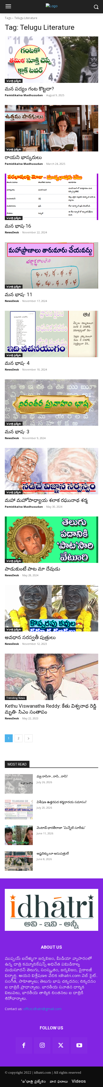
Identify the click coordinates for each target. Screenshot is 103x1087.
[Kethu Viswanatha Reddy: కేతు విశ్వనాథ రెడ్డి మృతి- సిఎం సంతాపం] (51, 677)
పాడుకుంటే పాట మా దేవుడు (32, 569)
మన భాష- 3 (17, 432)
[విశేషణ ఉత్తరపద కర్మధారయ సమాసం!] (19, 809)
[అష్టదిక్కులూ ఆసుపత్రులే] (19, 861)
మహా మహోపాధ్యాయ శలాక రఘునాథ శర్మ (46, 500)
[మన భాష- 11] (51, 265)
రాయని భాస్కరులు (23, 157)
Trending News (15, 698)
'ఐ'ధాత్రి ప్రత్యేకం (13, 80)
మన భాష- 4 (17, 363)
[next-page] (28, 738)
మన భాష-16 (18, 226)
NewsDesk (12, 232)
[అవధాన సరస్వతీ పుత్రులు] (51, 608)
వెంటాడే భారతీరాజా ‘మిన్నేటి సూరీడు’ (61, 828)
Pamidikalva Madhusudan (24, 95)
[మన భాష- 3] (51, 402)
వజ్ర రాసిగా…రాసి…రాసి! (52, 776)
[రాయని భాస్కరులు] (51, 128)
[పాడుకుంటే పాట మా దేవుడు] (51, 539)
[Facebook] (24, 1045)
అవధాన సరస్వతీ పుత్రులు (30, 637)
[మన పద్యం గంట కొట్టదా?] (51, 59)
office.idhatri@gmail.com (42, 1009)
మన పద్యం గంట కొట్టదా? (29, 89)
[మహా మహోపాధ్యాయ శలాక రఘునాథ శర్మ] (51, 471)
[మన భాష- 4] (51, 334)
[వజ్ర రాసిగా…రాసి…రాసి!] (19, 784)
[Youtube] (79, 1045)
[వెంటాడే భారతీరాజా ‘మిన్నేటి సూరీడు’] (19, 835)
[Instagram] (42, 1045)
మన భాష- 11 (18, 294)
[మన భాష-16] (51, 197)
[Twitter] (61, 1045)
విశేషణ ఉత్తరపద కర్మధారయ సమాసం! (61, 802)
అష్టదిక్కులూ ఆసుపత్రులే (53, 853)
